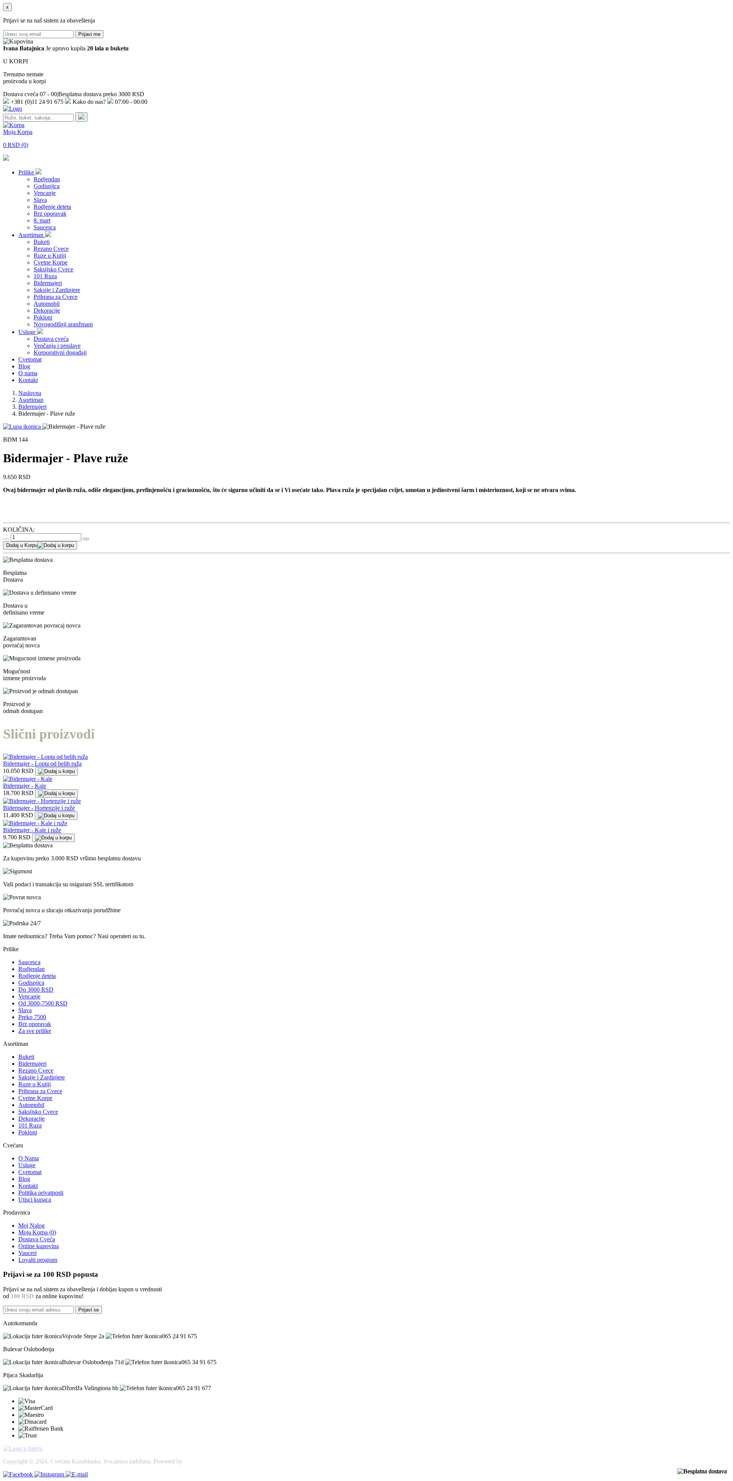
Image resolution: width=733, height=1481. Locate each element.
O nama (27, 373)
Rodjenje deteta (52, 206)
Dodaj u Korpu (21, 545)
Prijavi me (89, 34)
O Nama (28, 1158)
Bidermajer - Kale (24, 785)
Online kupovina (38, 1246)
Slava (40, 200)
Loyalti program (37, 1260)
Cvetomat (30, 359)
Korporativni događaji (60, 352)
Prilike (27, 172)
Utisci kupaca (34, 1199)
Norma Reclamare (206, 1461)
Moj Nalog (31, 1225)
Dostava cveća (51, 339)
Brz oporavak (50, 213)
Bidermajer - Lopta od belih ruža (42, 763)
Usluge (27, 332)
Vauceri (27, 1253)
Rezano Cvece (51, 248)
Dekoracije (47, 310)
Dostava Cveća (36, 1239)
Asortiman (31, 235)
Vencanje (45, 193)
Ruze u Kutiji (50, 255)
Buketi (42, 242)
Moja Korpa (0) (37, 1232)
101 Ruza (45, 276)
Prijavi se (88, 1310)
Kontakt (28, 380)
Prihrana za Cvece (55, 297)
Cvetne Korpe (51, 262)
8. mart (42, 220)
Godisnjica (47, 186)
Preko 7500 (32, 1017)
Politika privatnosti (40, 1192)
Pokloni (43, 317)
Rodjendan (47, 179)
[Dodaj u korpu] (56, 771)
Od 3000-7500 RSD (43, 1003)
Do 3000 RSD (35, 989)
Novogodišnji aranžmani (63, 324)
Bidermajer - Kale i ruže (32, 830)
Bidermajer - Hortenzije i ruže (39, 808)
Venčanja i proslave (57, 345)
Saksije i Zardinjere (57, 290)
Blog (24, 366)
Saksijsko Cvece (53, 269)
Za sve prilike (34, 1031)
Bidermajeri (48, 283)
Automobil (47, 303)
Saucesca (45, 227)
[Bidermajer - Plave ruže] (22, 426)
